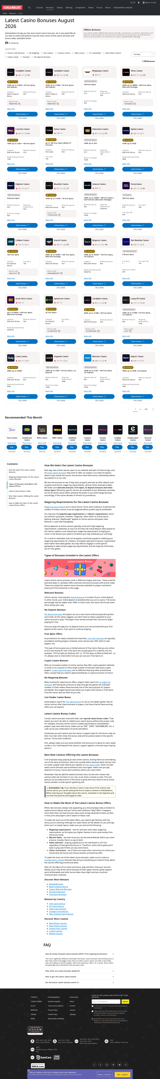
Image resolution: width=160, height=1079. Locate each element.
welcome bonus (77, 597)
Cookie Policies (113, 1019)
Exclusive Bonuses (57, 892)
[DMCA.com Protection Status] (38, 1065)
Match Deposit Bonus (58, 886)
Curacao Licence (64, 53)
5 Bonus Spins (128, 255)
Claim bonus (21, 114)
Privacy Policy (52, 1010)
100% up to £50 (90, 143)
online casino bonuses (56, 472)
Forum (33, 1014)
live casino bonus (73, 701)
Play (12, 447)
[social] (94, 1065)
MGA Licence (80, 53)
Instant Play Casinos (58, 928)
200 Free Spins (128, 198)
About (72, 1001)
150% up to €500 (129, 144)
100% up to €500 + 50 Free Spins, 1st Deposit (60, 372)
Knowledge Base (54, 997)
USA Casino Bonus (57, 903)
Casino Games (36, 1001)
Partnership (74, 997)
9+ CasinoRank (95, 53)
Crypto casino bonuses (62, 670)
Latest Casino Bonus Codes (20, 491)
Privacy (102, 1019)
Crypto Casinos (55, 931)
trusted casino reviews (54, 860)
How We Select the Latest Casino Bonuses (22, 471)
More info (11, 109)
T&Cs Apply (22, 118)
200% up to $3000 (14, 371)
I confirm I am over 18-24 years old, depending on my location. (110, 1007)
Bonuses (13, 13)
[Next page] (152, 409)
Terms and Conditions (55, 1006)
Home (5, 13)
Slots (33, 1006)
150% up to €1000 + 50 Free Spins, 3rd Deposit (59, 86)
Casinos (34, 997)
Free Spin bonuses (96, 638)
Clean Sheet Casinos (113, 53)
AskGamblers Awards (122, 7)
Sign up (125, 1001)
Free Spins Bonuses (57, 894)
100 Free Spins (90, 85)
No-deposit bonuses (53, 614)
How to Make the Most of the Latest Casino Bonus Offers (23, 504)
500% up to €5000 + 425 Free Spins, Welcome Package (60, 256)
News (33, 1019)
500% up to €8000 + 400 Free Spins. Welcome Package (137, 86)
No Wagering (34, 53)
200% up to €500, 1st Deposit (134, 371)
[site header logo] (12, 7)
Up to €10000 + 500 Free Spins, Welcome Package (20, 314)
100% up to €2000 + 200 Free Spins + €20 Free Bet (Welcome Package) (99, 199)
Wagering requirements (54, 507)
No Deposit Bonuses (42, 57)
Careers (72, 1010)
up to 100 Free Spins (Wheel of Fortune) (58, 144)
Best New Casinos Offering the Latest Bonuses (24, 497)
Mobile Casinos (56, 933)
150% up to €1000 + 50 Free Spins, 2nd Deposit (21, 86)
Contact (72, 1006)
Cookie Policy (52, 1014)
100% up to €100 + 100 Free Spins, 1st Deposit (98, 372)
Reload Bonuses (56, 884)
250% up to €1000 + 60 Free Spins (98, 313)
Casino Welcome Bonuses (60, 889)
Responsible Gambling (56, 1019)
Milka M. (15, 43)
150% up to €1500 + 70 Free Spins (59, 199)
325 (146, 409)
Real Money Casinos (58, 923)
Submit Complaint (54, 1001)
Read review (12, 443)
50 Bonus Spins (13, 198)
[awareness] (43, 1057)
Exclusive (26, 57)
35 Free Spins (50, 313)
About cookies (104, 1075)
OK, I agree (122, 1075)
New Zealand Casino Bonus (61, 914)
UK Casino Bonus (56, 906)
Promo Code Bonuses (16, 53)
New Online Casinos (58, 926)
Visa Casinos (48, 53)
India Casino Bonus (57, 909)
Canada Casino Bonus (58, 911)
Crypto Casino (13, 57)
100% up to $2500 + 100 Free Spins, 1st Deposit (98, 256)
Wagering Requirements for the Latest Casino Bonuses (24, 478)
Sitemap (73, 1014)
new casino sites (92, 764)
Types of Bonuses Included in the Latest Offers (23, 485)
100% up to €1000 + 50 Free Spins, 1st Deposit (136, 314)
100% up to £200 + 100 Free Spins (21, 144)
